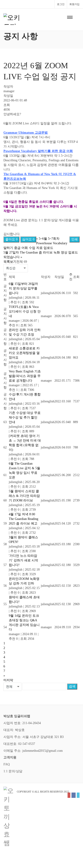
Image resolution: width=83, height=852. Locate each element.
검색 (72, 686)
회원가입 (74, 4)
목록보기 (9, 261)
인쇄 (74, 239)
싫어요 (28, 239)
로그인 (61, 4)
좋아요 (11, 239)
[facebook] (73, 795)
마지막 (8, 680)
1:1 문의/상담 (12, 771)
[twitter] (78, 795)
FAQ (6, 764)
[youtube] (69, 795)
